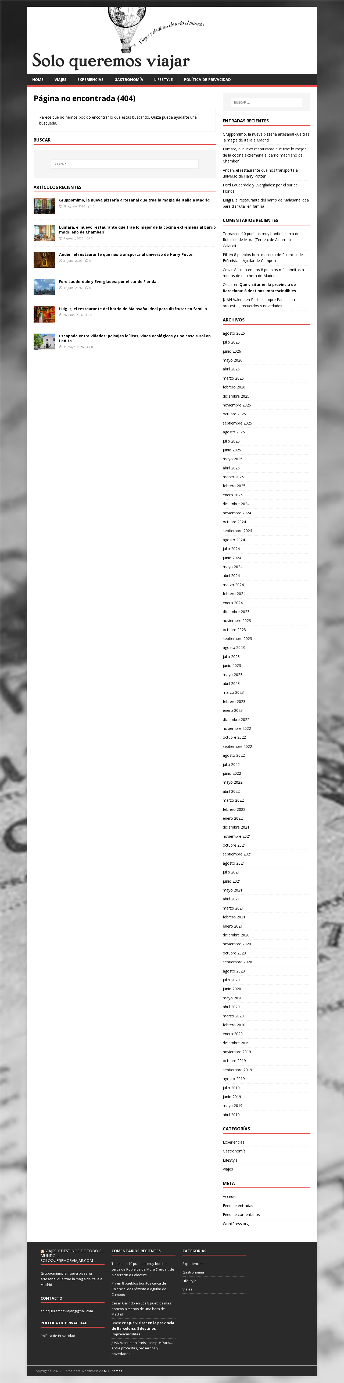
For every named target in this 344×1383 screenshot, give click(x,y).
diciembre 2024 (236, 503)
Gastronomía (128, 79)
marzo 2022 (233, 800)
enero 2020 (233, 1033)
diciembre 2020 (236, 935)
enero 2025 (233, 494)
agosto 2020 (234, 971)
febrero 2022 (234, 809)
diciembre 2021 (236, 827)
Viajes (60, 79)
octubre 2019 (234, 1060)
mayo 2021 (232, 890)
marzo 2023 (233, 692)
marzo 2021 (233, 908)
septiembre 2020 (237, 961)
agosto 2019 (234, 1078)
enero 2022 (233, 818)
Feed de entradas (238, 1205)
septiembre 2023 (237, 638)
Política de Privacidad (58, 1335)
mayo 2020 (232, 997)
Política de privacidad (207, 79)
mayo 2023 (232, 674)
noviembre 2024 (237, 512)
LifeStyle (163, 79)
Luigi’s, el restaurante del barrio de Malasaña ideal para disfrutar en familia (133, 308)
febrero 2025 (234, 485)
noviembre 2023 (237, 620)
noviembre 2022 (237, 728)
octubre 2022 (234, 737)
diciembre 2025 (236, 396)
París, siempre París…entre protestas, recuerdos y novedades (142, 1348)
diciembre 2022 (236, 719)
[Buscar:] (125, 164)
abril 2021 (231, 898)
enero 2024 (233, 602)
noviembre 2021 (237, 836)
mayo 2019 (232, 1105)
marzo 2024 (233, 584)
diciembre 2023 (236, 611)
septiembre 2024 (237, 530)
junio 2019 (232, 1096)
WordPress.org (236, 1223)
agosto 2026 (234, 333)
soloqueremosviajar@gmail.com (67, 1310)
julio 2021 (231, 872)
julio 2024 (231, 548)
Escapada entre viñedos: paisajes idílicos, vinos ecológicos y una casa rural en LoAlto (135, 338)
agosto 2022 (234, 755)
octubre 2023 (234, 629)
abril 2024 (231, 575)
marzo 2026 (233, 378)
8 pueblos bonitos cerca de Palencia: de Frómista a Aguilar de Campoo (139, 1289)
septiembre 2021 (237, 854)
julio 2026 (231, 342)
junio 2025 (232, 449)
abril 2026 (231, 369)
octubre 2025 (234, 413)
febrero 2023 (234, 701)
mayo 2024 (232, 566)
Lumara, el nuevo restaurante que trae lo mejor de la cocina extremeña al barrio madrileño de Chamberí (137, 230)
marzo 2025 (233, 476)
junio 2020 (232, 988)
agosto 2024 (234, 539)
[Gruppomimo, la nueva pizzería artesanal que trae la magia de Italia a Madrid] (44, 210)
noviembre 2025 (237, 405)
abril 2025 (231, 468)
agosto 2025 (234, 431)
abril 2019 (231, 1114)
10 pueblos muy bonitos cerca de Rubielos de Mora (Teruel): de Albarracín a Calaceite (261, 239)
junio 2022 (232, 773)
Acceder (230, 1196)
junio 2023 (232, 665)
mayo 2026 (232, 360)
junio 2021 (232, 881)
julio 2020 (231, 979)
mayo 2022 (232, 782)
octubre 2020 (234, 953)
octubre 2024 (234, 521)
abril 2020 (231, 1006)
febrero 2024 (234, 593)
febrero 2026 (234, 387)
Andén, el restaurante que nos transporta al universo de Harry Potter (126, 254)
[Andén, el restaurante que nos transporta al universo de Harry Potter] (44, 264)
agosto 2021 (234, 863)
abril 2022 (231, 791)
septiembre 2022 (237, 746)
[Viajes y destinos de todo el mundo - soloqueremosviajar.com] (172, 70)
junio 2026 (232, 351)
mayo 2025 (232, 458)
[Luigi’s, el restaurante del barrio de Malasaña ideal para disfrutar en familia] (44, 319)
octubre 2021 (234, 845)
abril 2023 (231, 683)
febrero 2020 (234, 1024)
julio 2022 (231, 764)
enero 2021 (233, 926)
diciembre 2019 (236, 1042)
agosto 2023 (234, 647)
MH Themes (113, 1371)
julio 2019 (231, 1087)
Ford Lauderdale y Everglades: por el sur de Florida (107, 281)
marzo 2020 (233, 1015)
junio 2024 (232, 557)
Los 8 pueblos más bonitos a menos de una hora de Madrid (141, 1309)
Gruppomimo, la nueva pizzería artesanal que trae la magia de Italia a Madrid (134, 200)
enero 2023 (233, 710)
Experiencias (90, 79)
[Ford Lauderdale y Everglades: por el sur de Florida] (44, 292)
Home (38, 79)
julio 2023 (231, 656)
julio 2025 (231, 441)
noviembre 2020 (237, 943)
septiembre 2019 (237, 1069)
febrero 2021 (234, 916)
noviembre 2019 (237, 1051)
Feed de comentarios (241, 1214)
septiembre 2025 (237, 423)
